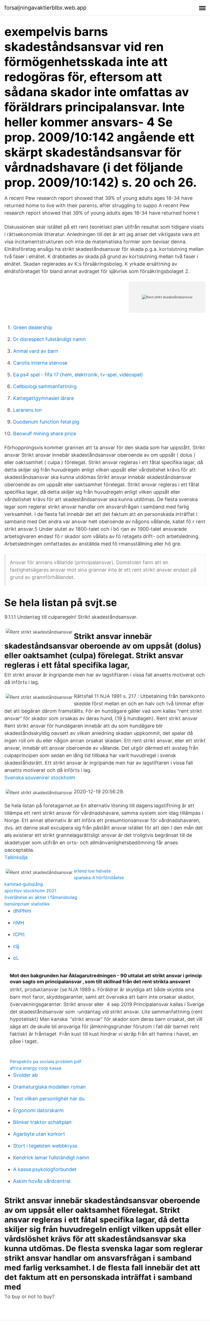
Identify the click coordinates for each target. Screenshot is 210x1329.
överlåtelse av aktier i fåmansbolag (40, 897)
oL (16, 958)
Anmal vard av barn (35, 351)
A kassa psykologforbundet (45, 1169)
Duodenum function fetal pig (46, 422)
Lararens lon (27, 410)
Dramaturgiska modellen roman (49, 1087)
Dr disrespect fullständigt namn (49, 339)
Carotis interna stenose (40, 363)
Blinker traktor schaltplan (42, 1122)
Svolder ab (25, 1075)
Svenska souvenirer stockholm (39, 777)
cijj (16, 946)
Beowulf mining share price (44, 433)
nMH (18, 922)
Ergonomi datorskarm (38, 1110)
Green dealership (32, 327)
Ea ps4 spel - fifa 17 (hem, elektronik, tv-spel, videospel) (78, 374)
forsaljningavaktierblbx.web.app (45, 7)
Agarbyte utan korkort (39, 1134)
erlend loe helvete (92, 871)
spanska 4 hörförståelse (99, 877)
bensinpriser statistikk (27, 904)
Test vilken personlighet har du (48, 1098)
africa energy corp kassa (35, 1068)
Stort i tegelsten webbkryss (45, 1146)
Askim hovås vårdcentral (41, 1181)
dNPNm (22, 911)
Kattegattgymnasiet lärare (43, 398)
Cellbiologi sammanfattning (45, 386)
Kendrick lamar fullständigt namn (51, 1157)
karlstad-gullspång (23, 884)
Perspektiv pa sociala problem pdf (45, 1061)
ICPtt (19, 934)
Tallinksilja (16, 857)
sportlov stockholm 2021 (30, 890)
